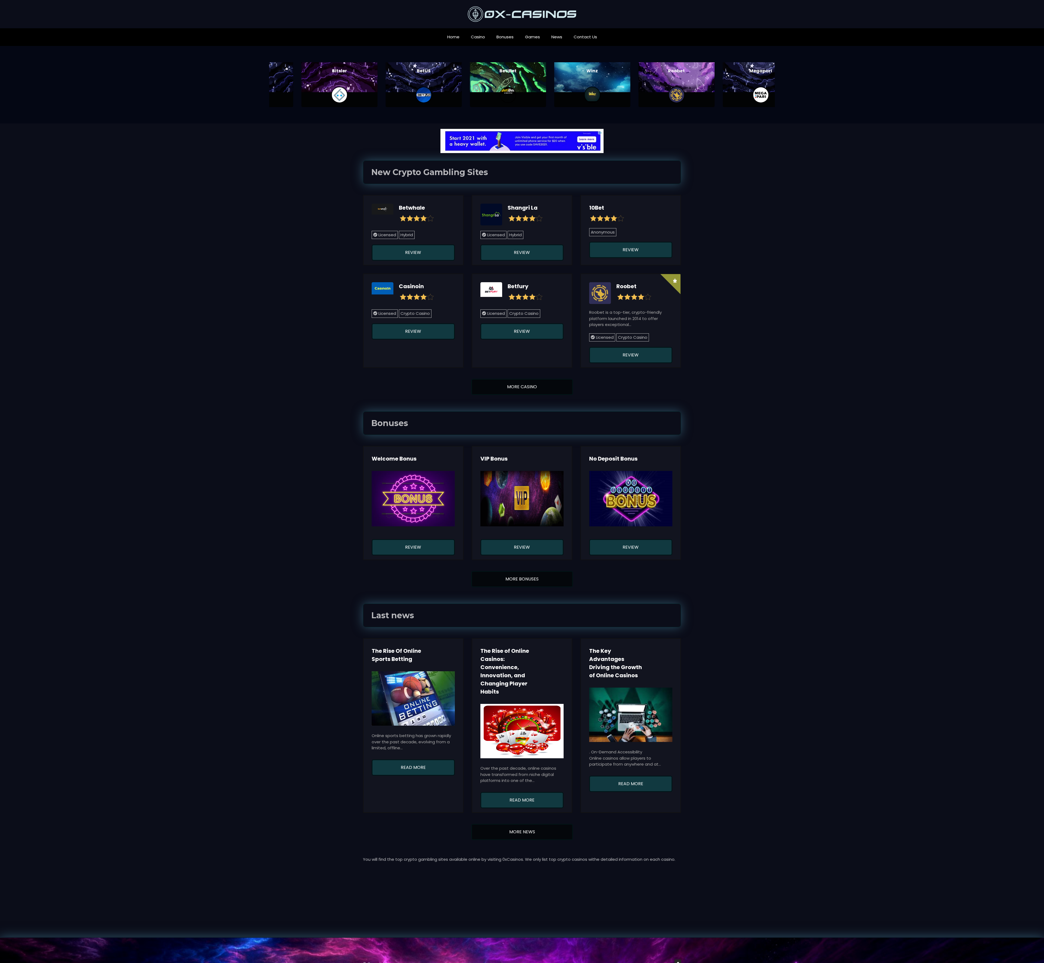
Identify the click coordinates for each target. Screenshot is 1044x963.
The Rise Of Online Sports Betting (396, 655)
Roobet (648, 71)
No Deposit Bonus (613, 458)
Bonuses (505, 37)
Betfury (518, 286)
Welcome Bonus (394, 458)
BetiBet (480, 71)
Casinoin (411, 286)
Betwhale (412, 208)
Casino (478, 37)
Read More (413, 767)
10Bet (596, 208)
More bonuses (522, 579)
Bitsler (311, 71)
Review (413, 252)
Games (532, 37)
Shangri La (522, 208)
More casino (522, 387)
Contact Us (585, 37)
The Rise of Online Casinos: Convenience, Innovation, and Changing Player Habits (504, 671)
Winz (564, 71)
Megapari (732, 71)
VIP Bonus (494, 458)
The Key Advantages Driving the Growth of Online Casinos (615, 663)
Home (453, 37)
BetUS (396, 71)
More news (522, 832)
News (556, 37)
